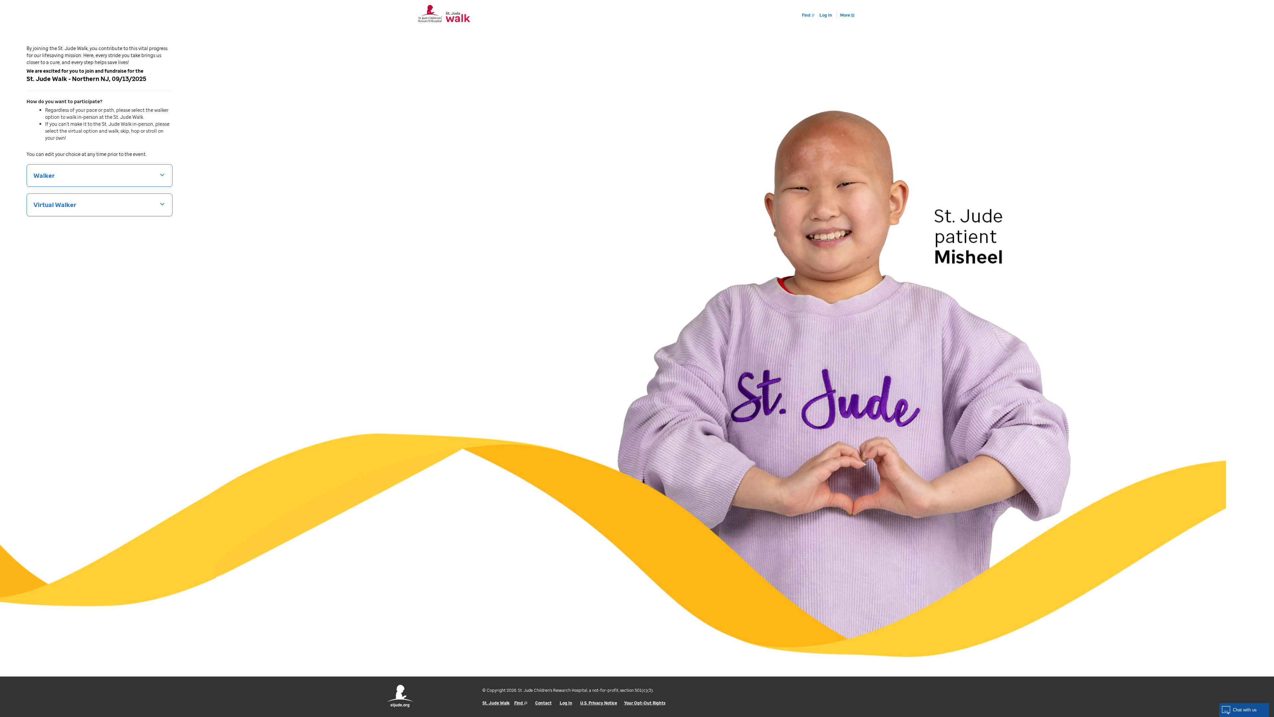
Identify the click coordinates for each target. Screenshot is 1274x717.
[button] (1244, 710)
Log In (566, 703)
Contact (543, 703)
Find (519, 703)
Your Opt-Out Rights (645, 703)
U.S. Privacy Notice (598, 703)
